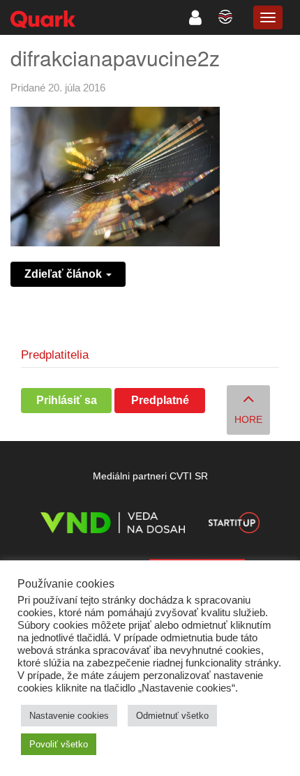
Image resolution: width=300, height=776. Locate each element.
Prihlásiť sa (66, 400)
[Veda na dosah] (112, 525)
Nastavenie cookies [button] (69, 715)
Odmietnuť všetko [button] (172, 715)
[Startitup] (234, 525)
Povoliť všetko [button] (58, 744)
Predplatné (160, 400)
